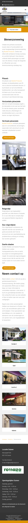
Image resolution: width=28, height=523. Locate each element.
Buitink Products (9, 51)
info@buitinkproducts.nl (8, 4)
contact (12, 279)
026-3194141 (8, 460)
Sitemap (19, 519)
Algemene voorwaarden (13, 517)
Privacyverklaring (9, 518)
